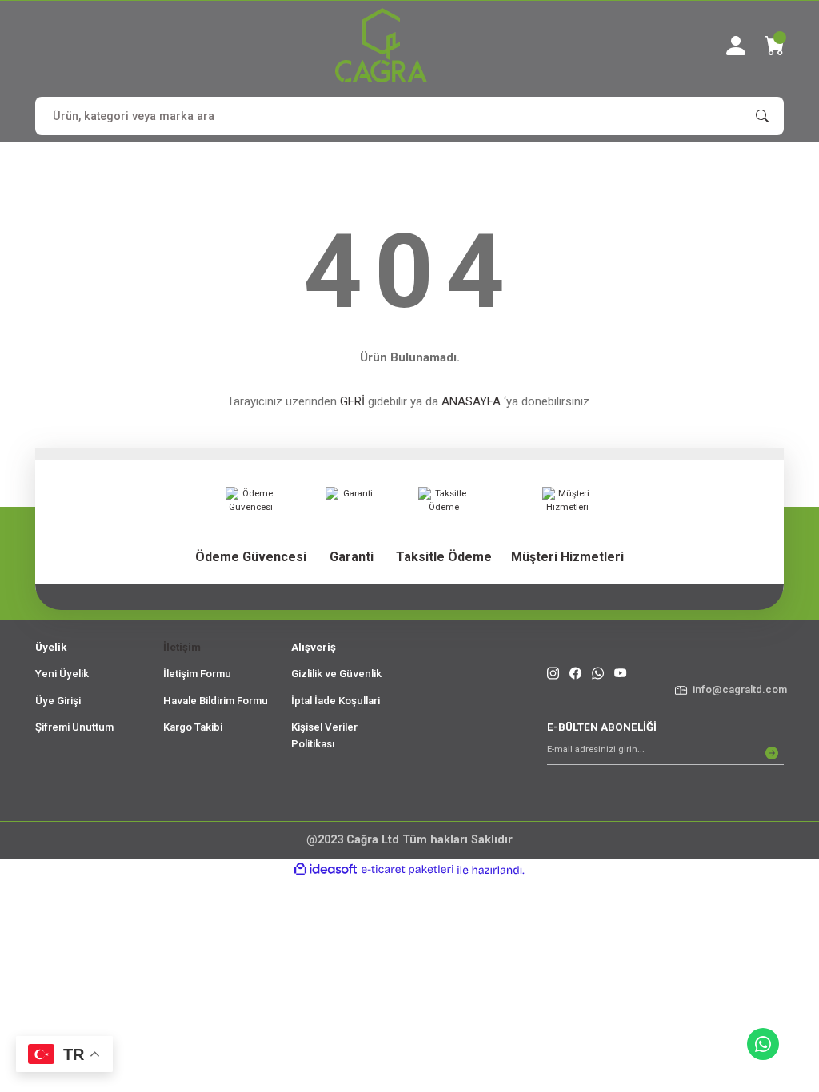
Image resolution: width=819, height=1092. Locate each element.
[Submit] (772, 753)
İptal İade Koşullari (335, 701)
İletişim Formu (197, 674)
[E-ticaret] (407, 870)
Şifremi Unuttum (74, 727)
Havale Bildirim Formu (215, 701)
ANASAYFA (471, 401)
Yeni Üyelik (62, 674)
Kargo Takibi (192, 727)
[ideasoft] (326, 870)
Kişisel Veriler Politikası (324, 735)
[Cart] (774, 45)
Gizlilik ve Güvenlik (336, 674)
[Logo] (381, 45)
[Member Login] (735, 45)
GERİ (352, 401)
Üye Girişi (58, 701)
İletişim (182, 647)
